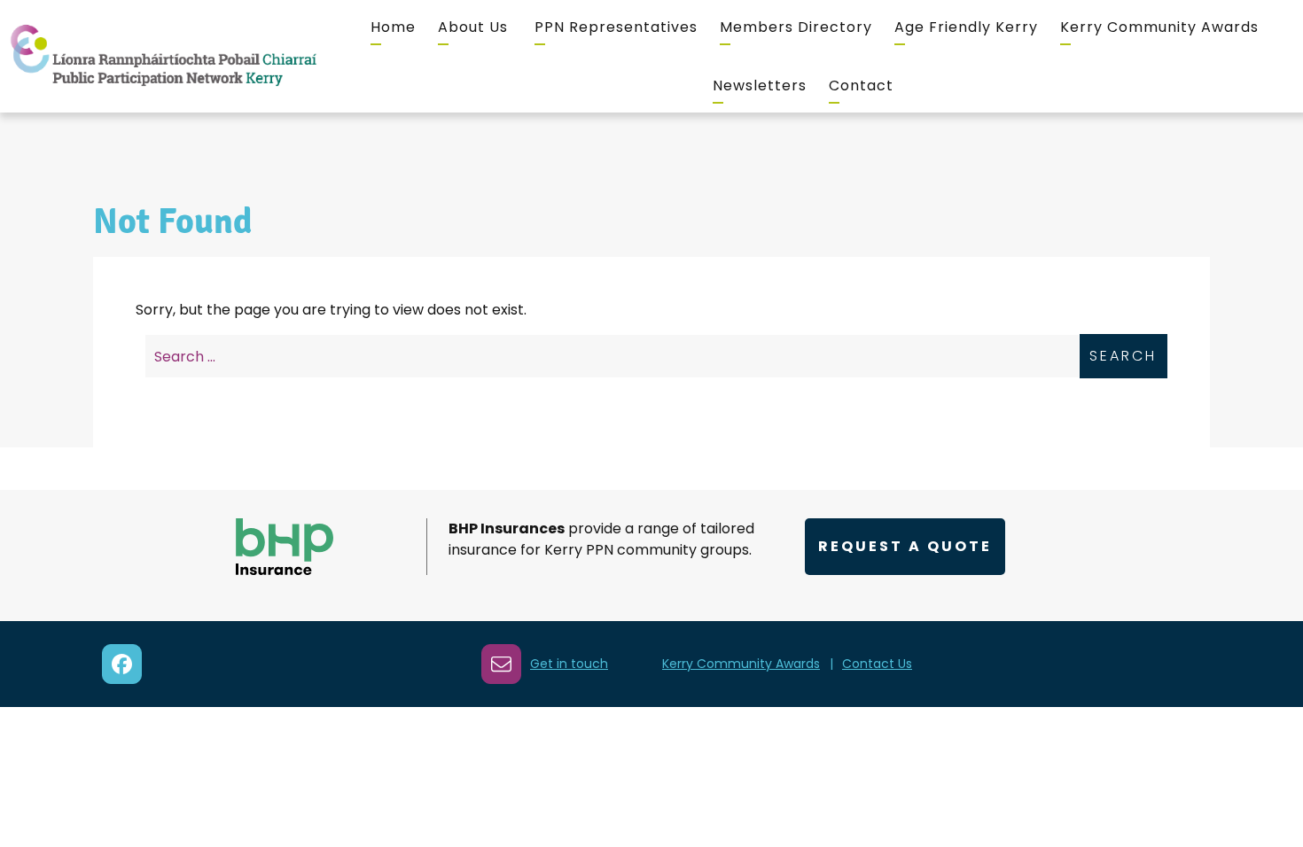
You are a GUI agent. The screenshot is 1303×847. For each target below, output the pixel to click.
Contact (861, 85)
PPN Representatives (616, 27)
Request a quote (905, 546)
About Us (473, 27)
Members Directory (796, 27)
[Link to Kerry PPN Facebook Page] (122, 664)
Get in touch (569, 663)
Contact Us (877, 663)
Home (393, 27)
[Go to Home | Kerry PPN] (163, 56)
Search (1123, 356)
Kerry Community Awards (1159, 27)
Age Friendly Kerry (966, 27)
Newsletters (760, 85)
